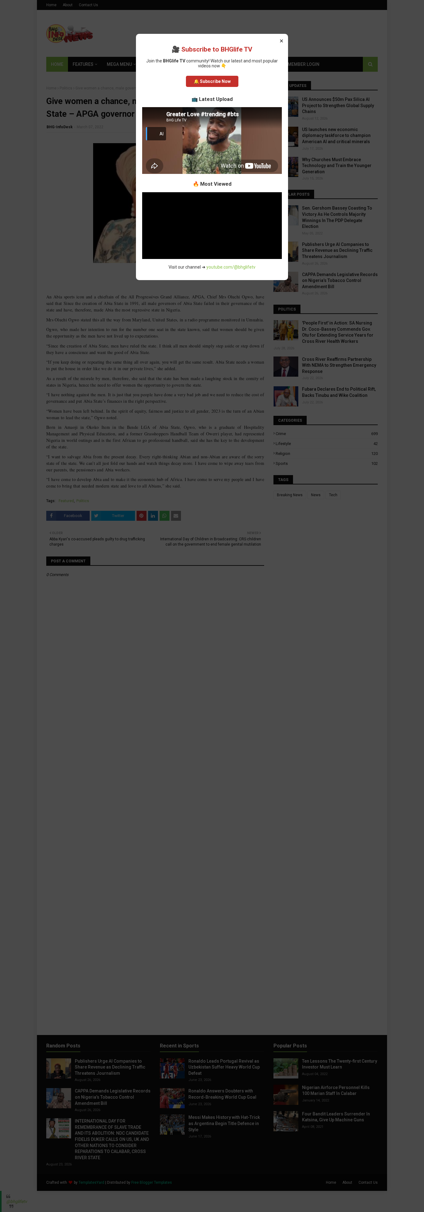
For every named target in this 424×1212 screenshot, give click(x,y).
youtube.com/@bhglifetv (230, 267)
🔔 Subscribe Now (212, 81)
